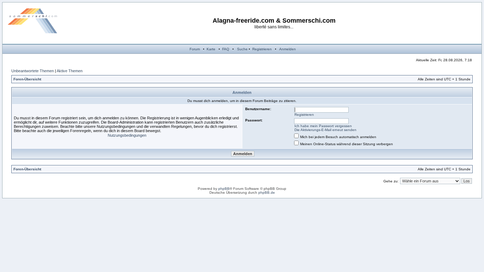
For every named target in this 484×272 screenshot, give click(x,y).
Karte (211, 49)
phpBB (224, 189)
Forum (195, 49)
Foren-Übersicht (27, 79)
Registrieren (262, 49)
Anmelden (287, 49)
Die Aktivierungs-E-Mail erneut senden (325, 130)
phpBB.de (266, 192)
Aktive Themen (70, 71)
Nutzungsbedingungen (127, 135)
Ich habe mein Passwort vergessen (323, 126)
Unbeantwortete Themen (32, 71)
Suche (242, 49)
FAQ (225, 49)
